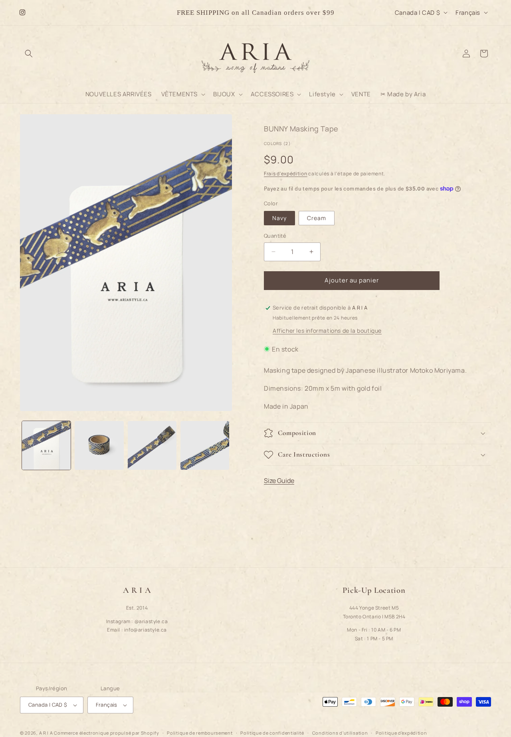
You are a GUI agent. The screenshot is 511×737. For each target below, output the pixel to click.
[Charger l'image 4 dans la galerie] (204, 445)
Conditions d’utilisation (340, 732)
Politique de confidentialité (272, 732)
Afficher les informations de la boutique (327, 330)
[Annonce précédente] (164, 12)
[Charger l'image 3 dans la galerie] (152, 445)
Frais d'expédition (285, 173)
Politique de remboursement (199, 732)
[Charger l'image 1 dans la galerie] (46, 445)
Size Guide (279, 480)
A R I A (46, 733)
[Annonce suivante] (347, 12)
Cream (316, 218)
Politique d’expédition (401, 732)
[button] (29, 53)
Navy (279, 218)
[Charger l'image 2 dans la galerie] (99, 445)
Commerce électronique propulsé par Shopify (106, 733)
